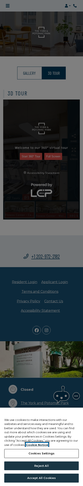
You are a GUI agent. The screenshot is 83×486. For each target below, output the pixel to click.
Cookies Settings (41, 453)
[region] (41, 447)
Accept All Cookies (41, 478)
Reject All (41, 465)
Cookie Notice (37, 444)
